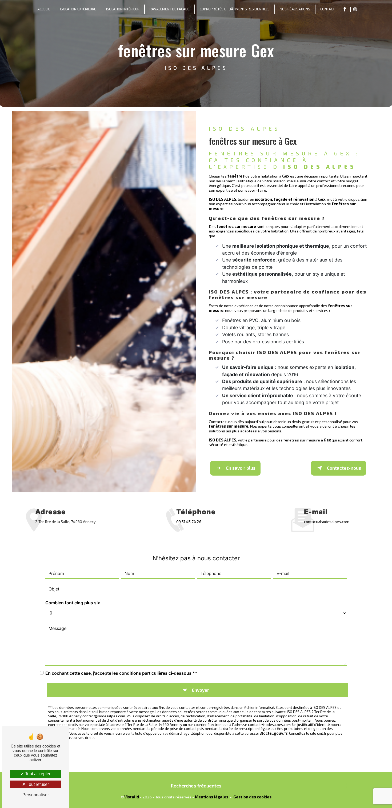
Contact (327, 9)
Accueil (43, 9)
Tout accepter (37, 773)
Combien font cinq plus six (72, 602)
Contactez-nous (344, 468)
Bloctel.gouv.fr (273, 733)
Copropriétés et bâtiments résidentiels (235, 9)
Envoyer (200, 690)
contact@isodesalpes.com (326, 521)
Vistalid (131, 797)
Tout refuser (37, 784)
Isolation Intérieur (122, 9)
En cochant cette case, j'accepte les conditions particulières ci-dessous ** (121, 673)
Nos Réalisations (295, 9)
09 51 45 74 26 (188, 521)
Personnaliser (35, 795)
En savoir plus (240, 468)
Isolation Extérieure (78, 9)
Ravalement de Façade (170, 9)
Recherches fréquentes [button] (196, 786)
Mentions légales (211, 797)
